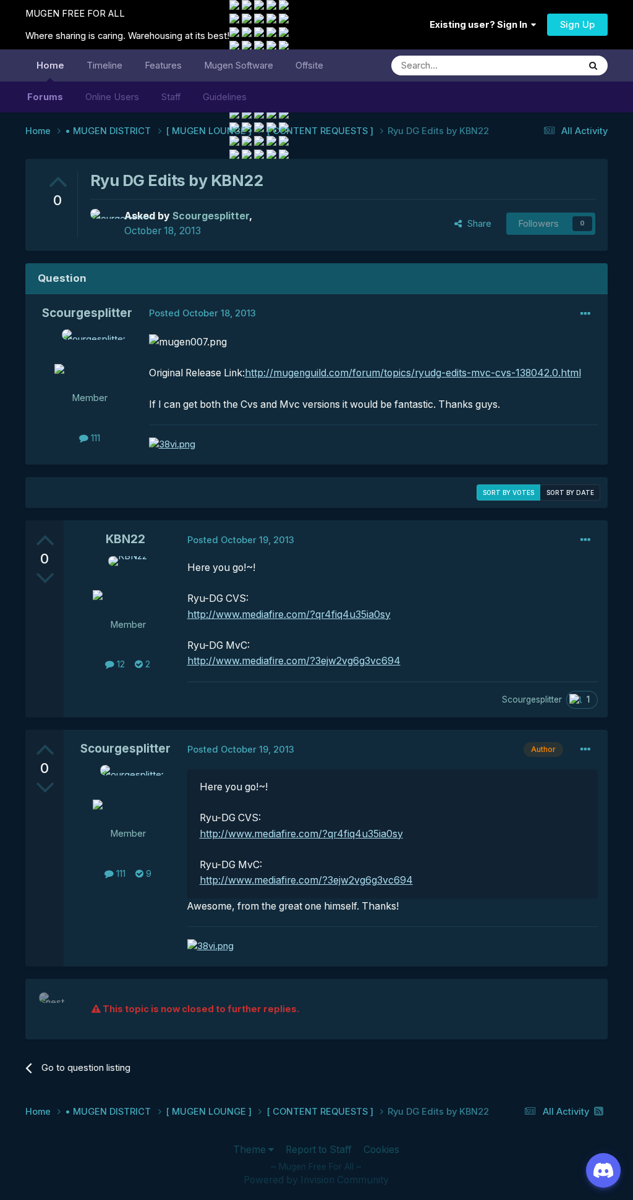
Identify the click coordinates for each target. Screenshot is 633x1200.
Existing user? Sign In (480, 24)
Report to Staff (319, 1150)
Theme (250, 1150)
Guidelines (225, 97)
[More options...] (585, 313)
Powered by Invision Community (316, 1180)
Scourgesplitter (87, 313)
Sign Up (577, 24)
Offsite (309, 65)
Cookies (381, 1150)
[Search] (593, 65)
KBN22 (125, 539)
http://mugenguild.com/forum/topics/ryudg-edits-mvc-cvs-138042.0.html (413, 373)
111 (94, 438)
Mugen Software (238, 65)
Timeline (104, 65)
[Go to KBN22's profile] (128, 584)
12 (119, 664)
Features (163, 65)
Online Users (112, 97)
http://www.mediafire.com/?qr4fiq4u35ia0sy (289, 614)
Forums (45, 97)
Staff (171, 97)
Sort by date (570, 492)
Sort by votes (508, 492)
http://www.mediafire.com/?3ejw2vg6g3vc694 (294, 661)
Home (50, 65)
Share (476, 223)
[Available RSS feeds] (598, 1111)
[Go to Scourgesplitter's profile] (103, 222)
